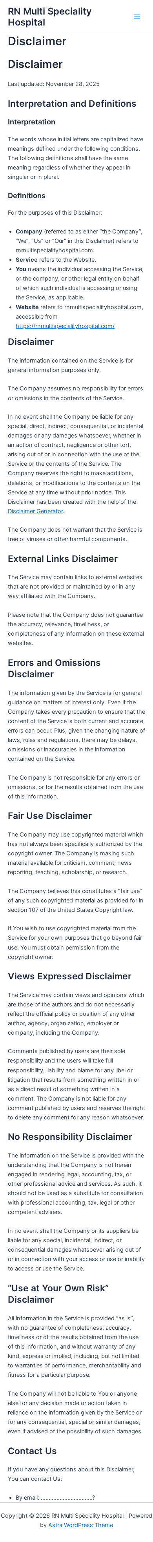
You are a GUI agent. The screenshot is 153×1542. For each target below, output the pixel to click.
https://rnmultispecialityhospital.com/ (65, 326)
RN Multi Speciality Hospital (50, 16)
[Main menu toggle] (137, 17)
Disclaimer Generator (35, 511)
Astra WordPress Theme (80, 1525)
